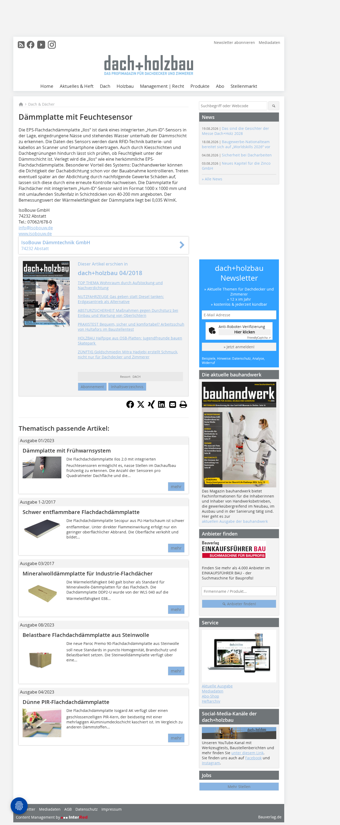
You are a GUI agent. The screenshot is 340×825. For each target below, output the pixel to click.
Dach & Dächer (41, 104)
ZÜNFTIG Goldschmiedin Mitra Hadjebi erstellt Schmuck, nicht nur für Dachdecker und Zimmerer (128, 354)
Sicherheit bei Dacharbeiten (237, 154)
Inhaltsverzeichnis (127, 386)
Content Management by (38, 817)
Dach (105, 86)
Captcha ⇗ (259, 337)
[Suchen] (274, 106)
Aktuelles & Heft (77, 86)
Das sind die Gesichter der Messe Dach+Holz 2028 (235, 131)
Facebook (253, 757)
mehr (176, 487)
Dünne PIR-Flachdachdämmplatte (66, 702)
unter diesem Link (247, 752)
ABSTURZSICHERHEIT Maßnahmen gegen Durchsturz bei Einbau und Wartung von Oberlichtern (128, 313)
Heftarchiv (211, 701)
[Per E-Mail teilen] (172, 404)
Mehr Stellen (239, 786)
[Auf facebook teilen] (130, 406)
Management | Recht (162, 86)
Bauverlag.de (270, 816)
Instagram (211, 762)
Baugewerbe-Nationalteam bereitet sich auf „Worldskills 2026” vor (236, 144)
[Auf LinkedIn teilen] (162, 406)
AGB (68, 809)
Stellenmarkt (244, 86)
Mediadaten (269, 42)
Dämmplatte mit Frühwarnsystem (67, 450)
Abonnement (92, 386)
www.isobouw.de (35, 234)
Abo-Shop (210, 696)
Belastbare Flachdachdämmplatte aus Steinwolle (86, 635)
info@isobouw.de (36, 228)
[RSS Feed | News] (21, 44)
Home (46, 86)
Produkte (200, 86)
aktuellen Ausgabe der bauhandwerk (235, 521)
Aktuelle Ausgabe (217, 686)
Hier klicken (244, 331)
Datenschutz (86, 809)
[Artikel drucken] (183, 404)
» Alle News (212, 178)
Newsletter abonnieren (234, 42)
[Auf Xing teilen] (151, 406)
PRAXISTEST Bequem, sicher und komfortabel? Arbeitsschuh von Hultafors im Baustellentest (131, 327)
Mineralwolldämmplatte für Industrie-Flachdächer (88, 573)
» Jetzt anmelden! (239, 346)
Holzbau (125, 86)
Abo (220, 86)
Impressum (111, 809)
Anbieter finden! (241, 603)
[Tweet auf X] (140, 406)
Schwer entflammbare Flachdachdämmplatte (81, 512)
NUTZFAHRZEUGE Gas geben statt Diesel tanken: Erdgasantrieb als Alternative (121, 299)
